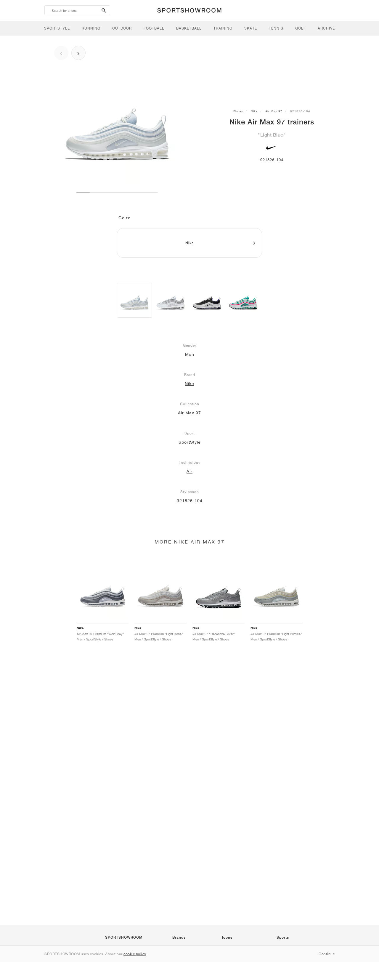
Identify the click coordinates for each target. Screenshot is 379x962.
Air (189, 471)
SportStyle (190, 442)
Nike (254, 111)
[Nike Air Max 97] (134, 300)
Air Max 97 (273, 111)
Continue (327, 954)
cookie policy (134, 954)
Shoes (238, 111)
